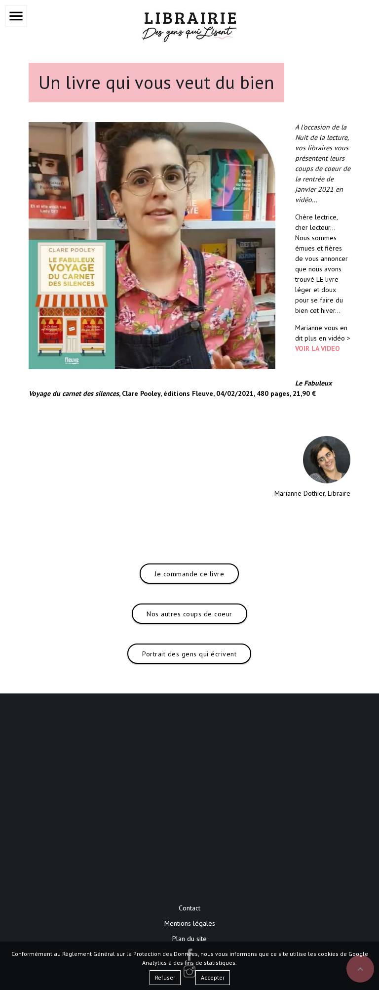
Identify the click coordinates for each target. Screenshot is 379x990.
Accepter (213, 977)
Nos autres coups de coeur (189, 613)
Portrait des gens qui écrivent (189, 653)
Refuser (165, 977)
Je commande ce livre (189, 573)
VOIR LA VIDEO (317, 348)
